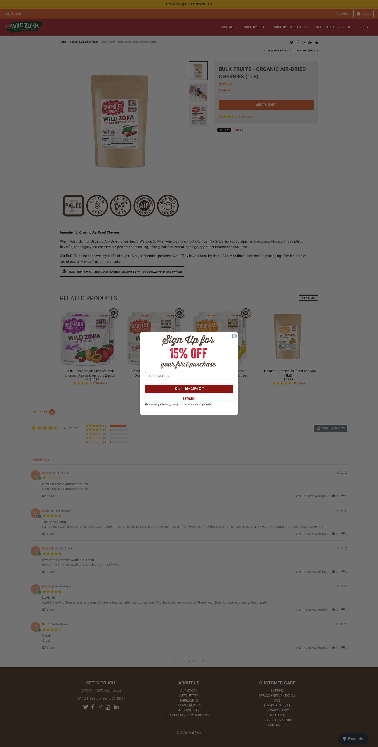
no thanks (189, 398)
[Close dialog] (234, 336)
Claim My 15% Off (189, 388)
